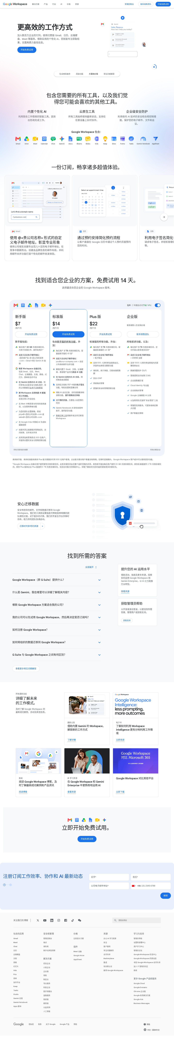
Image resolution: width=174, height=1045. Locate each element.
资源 (77, 4)
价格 (68, 4)
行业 (54, 4)
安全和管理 (48, 933)
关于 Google (50, 1024)
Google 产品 (64, 1024)
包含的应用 (18, 933)
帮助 (75, 1024)
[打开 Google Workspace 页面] (15, 4)
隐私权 (31, 1024)
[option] (65, 73)
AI (61, 4)
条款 (39, 1024)
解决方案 (35, 4)
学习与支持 (139, 933)
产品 (46, 4)
